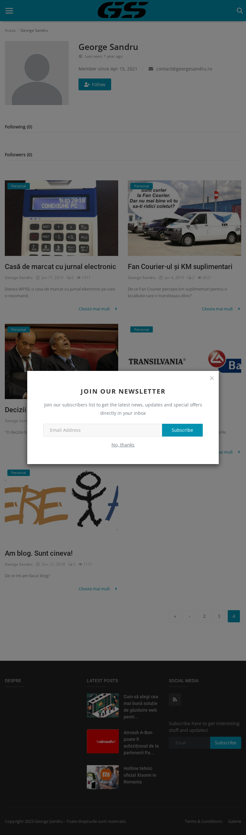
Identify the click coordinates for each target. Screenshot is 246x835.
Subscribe (182, 430)
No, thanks (123, 445)
